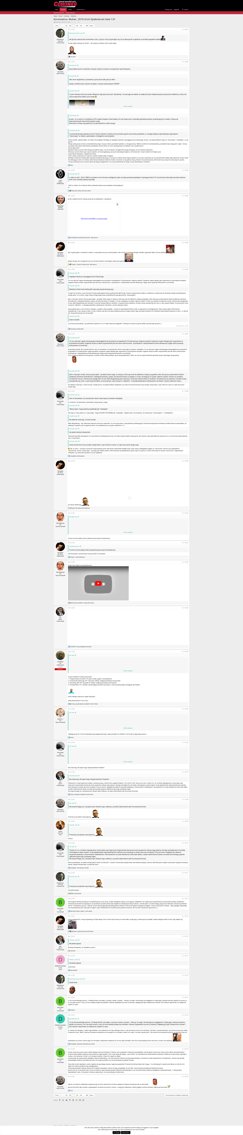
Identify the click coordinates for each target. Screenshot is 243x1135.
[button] (73, 9)
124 (73, 25)
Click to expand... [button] (128, 106)
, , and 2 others (83, 1044)
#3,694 (186, 196)
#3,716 (186, 975)
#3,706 (186, 742)
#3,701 (186, 542)
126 (81, 25)
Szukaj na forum (70, 13)
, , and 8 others (81, 646)
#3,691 (186, 29)
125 (77, 25)
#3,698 (186, 391)
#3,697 (186, 334)
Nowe (70, 9)
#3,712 (186, 898)
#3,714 (186, 936)
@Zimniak (122, 293)
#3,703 (186, 608)
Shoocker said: (73, 174)
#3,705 (186, 709)
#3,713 (186, 916)
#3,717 (186, 997)
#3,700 (186, 513)
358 (87, 25)
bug (75, 22)
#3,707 (186, 772)
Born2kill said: (73, 1019)
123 (70, 25)
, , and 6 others (83, 603)
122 (66, 25)
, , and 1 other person (84, 237)
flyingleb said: (73, 517)
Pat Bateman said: (74, 546)
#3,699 (186, 461)
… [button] (63, 25)
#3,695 (186, 242)
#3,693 (186, 170)
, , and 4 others (81, 911)
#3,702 (186, 562)
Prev (57, 25)
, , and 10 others (85, 704)
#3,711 (186, 873)
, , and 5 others (81, 191)
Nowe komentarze (59, 13)
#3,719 (186, 1049)
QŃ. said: (71, 655)
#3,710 (186, 843)
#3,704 (186, 651)
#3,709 (186, 821)
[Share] (183, 29)
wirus (78, 22)
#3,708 (186, 799)
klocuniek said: (73, 91)
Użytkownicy (80, 9)
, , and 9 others (83, 931)
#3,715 (186, 956)
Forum (63, 9)
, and (81, 508)
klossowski (58, 22)
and (77, 329)
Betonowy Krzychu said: (76, 33)
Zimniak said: (73, 65)
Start (56, 9)
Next (91, 25)
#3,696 (186, 269)
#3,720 (186, 1076)
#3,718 (186, 1015)
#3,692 (186, 61)
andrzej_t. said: (73, 940)
